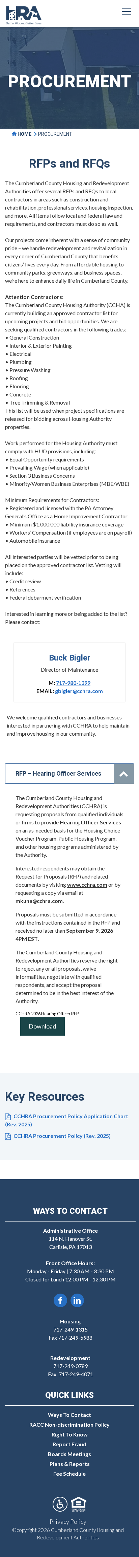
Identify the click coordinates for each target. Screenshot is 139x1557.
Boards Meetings (69, 1454)
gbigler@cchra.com (79, 691)
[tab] (69, 773)
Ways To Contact (69, 1414)
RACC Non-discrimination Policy (69, 1424)
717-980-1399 (73, 682)
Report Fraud (69, 1444)
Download (42, 1026)
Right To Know (70, 1434)
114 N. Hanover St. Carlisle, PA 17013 (70, 1238)
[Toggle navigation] (126, 12)
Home (24, 134)
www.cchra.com (87, 884)
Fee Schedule (69, 1473)
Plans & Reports (70, 1464)
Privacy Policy (68, 1521)
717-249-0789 (70, 1366)
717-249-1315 (70, 1329)
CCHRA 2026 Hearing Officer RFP (47, 1013)
